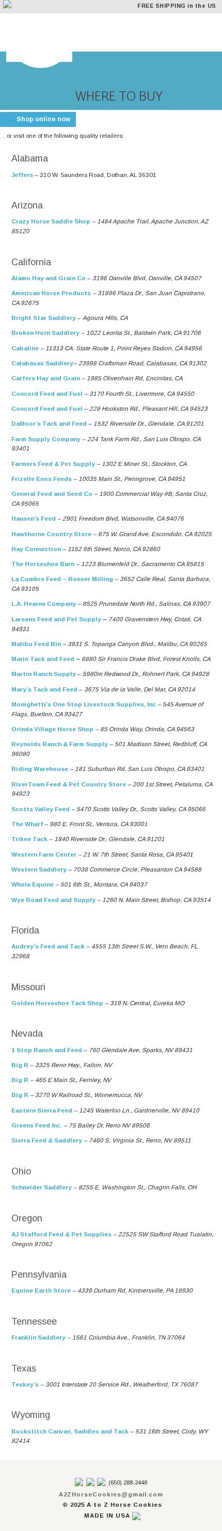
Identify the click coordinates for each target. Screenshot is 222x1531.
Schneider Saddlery (41, 1187)
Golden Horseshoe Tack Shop (57, 1003)
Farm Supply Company (46, 439)
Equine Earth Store (41, 1290)
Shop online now (43, 119)
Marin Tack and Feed (42, 658)
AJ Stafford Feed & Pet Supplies (61, 1234)
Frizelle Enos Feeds (41, 478)
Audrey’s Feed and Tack (48, 946)
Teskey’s (25, 1384)
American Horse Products (51, 292)
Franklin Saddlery (38, 1337)
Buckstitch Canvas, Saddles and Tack (70, 1431)
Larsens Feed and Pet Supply (56, 619)
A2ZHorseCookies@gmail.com (111, 1494)
